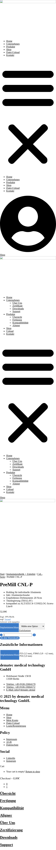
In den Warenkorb (10, 638)
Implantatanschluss (9, 627)
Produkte (10, 46)
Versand (8, 619)
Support (16, 311)
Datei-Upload (13, 52)
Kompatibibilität (20, 322)
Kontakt (10, 55)
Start (2, 574)
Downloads (18, 308)
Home (9, 41)
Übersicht (17, 317)
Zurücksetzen (25, 630)
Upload (10, 331)
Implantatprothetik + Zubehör (20, 574)
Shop (8, 49)
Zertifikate (17, 305)
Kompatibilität (12, 808)
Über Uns (17, 303)
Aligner (16, 325)
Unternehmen (13, 44)
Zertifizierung (11, 830)
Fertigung (17, 320)
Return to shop (33, 771)
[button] (28, 116)
